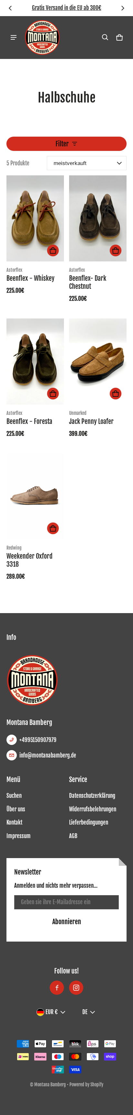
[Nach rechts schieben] (123, 8)
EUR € (52, 1012)
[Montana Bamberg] (42, 37)
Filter (62, 144)
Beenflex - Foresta (29, 421)
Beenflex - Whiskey (30, 278)
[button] (105, 37)
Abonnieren (66, 921)
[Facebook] (57, 988)
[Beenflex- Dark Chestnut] (98, 218)
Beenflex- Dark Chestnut (87, 282)
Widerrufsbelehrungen (92, 809)
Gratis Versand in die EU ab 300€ (66, 8)
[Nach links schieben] (10, 8)
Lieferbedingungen (88, 822)
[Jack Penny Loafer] (98, 361)
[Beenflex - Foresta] (35, 361)
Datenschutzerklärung (92, 795)
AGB (73, 836)
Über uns (15, 809)
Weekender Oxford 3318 (29, 560)
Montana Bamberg (50, 1084)
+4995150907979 (37, 740)
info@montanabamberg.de (47, 755)
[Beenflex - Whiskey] (35, 218)
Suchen (14, 795)
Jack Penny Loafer (91, 421)
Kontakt (14, 822)
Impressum (18, 836)
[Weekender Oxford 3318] (35, 496)
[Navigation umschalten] (13, 37)
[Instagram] (76, 988)
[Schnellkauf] (53, 250)
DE (84, 1012)
